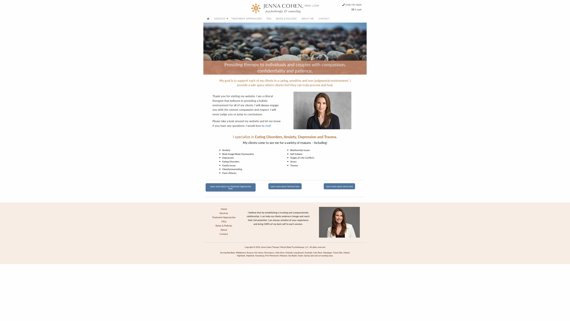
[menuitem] (208, 18)
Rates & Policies (224, 225)
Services (224, 213)
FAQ (223, 221)
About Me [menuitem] (307, 19)
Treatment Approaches (224, 217)
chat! (268, 126)
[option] (285, 49)
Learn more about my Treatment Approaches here (230, 187)
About (224, 229)
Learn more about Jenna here (339, 186)
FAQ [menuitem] (269, 19)
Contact (224, 234)
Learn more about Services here (285, 186)
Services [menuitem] (219, 19)
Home (224, 209)
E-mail (358, 9)
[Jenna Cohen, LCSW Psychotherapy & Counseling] (285, 7)
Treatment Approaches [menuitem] (246, 19)
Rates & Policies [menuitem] (286, 19)
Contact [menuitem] (324, 19)
